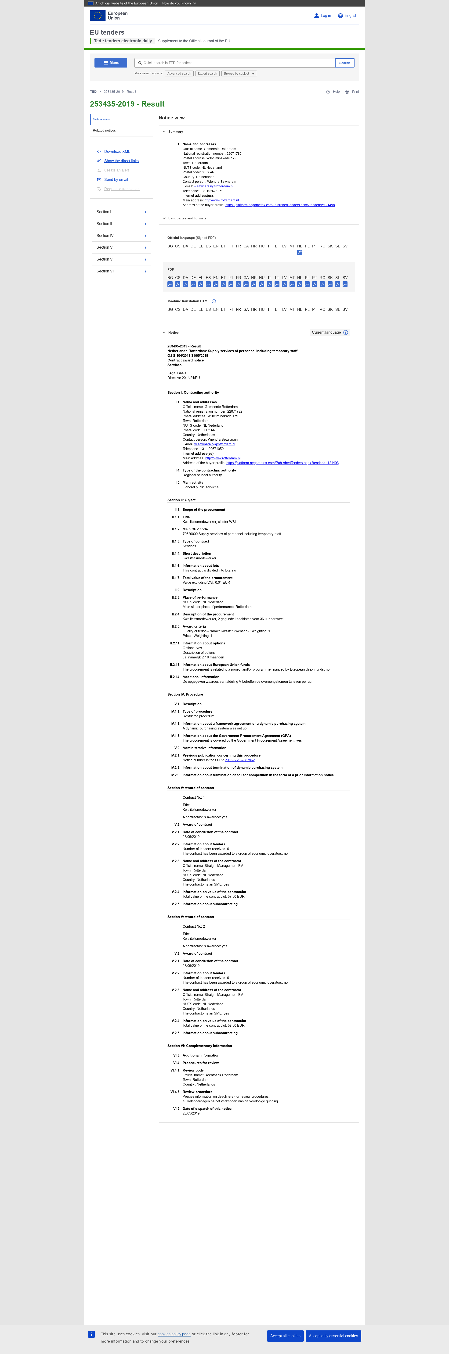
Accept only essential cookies (333, 1336)
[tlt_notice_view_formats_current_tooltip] (345, 332)
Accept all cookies (285, 1336)
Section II (104, 224)
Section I (104, 212)
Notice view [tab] (101, 119)
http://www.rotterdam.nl (222, 200)
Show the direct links (121, 161)
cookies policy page (174, 1334)
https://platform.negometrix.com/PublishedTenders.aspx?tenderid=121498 (280, 205)
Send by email (116, 180)
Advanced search (179, 73)
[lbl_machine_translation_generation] (214, 301)
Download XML (117, 152)
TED (93, 91)
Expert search (207, 73)
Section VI (105, 271)
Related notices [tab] (104, 130)
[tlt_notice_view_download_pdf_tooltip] (170, 284)
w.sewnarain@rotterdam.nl (213, 186)
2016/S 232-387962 (240, 760)
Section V (105, 247)
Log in (326, 16)
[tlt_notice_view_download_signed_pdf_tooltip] (299, 252)
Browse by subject (237, 73)
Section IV (105, 236)
